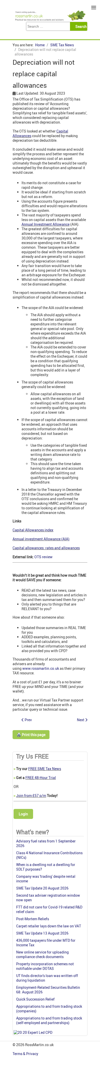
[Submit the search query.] (80, 26)
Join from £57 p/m (31, 795)
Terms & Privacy (26, 1053)
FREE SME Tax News (44, 768)
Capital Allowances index (33, 530)
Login (23, 813)
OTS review (43, 556)
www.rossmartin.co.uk (40, 668)
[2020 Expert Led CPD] (33, 1032)
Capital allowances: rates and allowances (46, 547)
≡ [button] (94, 7)
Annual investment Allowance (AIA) (41, 538)
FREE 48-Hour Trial (40, 777)
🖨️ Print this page (31, 734)
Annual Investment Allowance (45, 224)
